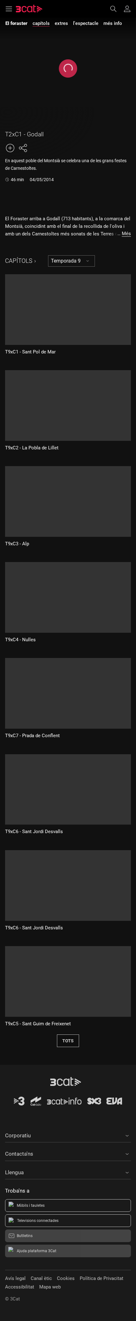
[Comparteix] (23, 148)
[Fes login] (127, 9)
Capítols (18, 260)
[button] (68, 1134)
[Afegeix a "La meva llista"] (10, 148)
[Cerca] (116, 9)
